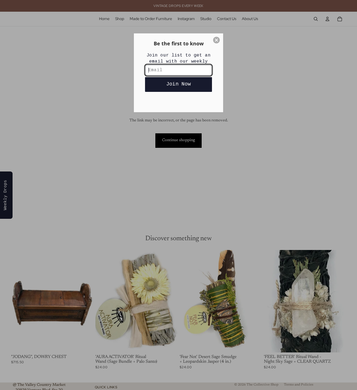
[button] (216, 40)
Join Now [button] (178, 84)
